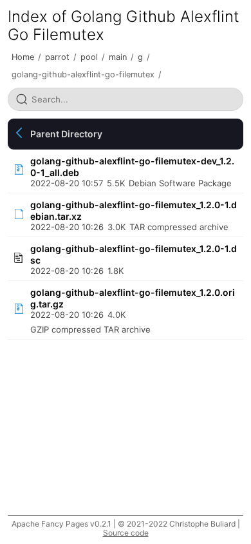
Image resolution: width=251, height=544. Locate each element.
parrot (57, 57)
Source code (126, 533)
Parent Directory (66, 133)
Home (23, 57)
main (118, 57)
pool (89, 57)
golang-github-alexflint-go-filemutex (83, 74)
